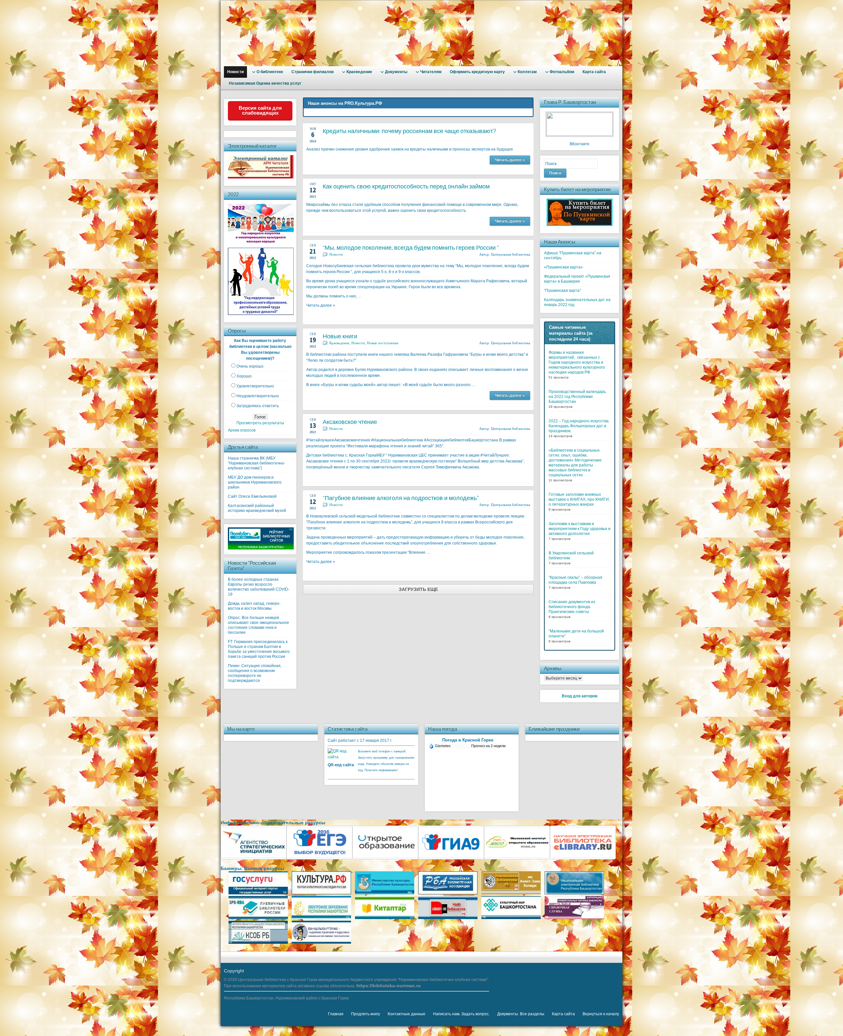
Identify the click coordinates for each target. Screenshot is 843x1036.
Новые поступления (382, 343)
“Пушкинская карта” (562, 290)
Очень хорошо (249, 366)
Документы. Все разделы (520, 1014)
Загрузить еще (418, 589)
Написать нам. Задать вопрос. (461, 1014)
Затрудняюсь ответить (257, 406)
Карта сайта (563, 1014)
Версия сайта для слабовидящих (260, 110)
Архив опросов (242, 430)
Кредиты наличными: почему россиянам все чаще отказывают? (409, 131)
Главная (335, 1014)
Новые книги (340, 336)
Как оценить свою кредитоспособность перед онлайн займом (406, 186)
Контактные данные (406, 1014)
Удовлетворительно (255, 386)
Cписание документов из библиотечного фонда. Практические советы (572, 607)
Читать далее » (510, 159)
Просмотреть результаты (260, 423)
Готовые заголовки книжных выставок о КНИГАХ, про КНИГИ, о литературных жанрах (579, 499)
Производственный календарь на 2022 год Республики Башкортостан (577, 396)
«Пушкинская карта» (563, 267)
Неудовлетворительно (257, 396)
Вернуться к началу (601, 1014)
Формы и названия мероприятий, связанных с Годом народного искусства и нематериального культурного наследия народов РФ (577, 362)
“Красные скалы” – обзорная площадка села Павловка (575, 580)
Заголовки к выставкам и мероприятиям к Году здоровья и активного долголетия (580, 528)
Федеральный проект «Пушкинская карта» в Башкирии (577, 279)
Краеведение (339, 343)
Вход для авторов (579, 696)
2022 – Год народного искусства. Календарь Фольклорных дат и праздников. (579, 426)
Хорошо (244, 376)
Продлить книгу (365, 1014)
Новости (336, 254)
